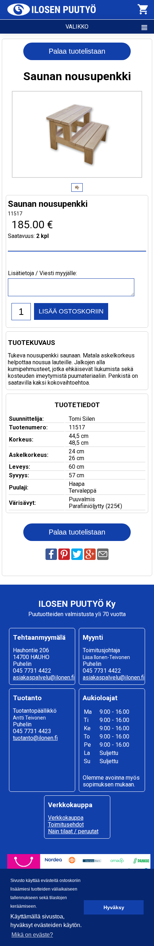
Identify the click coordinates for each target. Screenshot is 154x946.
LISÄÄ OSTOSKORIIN (71, 311)
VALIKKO (107, 27)
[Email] (103, 558)
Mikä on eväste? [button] (32, 935)
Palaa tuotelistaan (77, 51)
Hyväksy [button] (114, 907)
